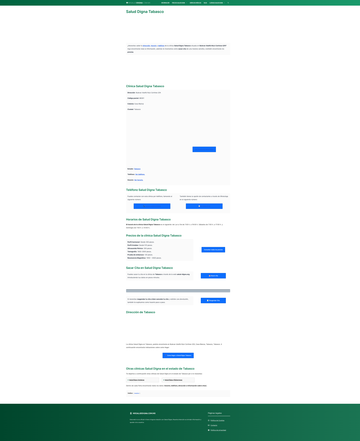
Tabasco (137, 169)
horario (153, 46)
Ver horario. (138, 180)
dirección (146, 46)
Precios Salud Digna (178, 3)
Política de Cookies (217, 420)
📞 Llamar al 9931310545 (152, 206)
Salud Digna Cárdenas (136, 380)
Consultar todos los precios (213, 250)
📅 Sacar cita (213, 276)
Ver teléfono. (140, 174)
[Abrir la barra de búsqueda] (228, 3)
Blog (205, 3)
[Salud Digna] (138, 3)
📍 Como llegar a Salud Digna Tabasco (178, 355)
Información (165, 3)
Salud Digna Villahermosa (173, 380)
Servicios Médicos (195, 3)
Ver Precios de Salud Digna (204, 149)
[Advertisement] (178, 29)
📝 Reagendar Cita (213, 300)
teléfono (161, 46)
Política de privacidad (218, 430)
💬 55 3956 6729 (204, 206)
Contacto (214, 425)
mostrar (136, 393)
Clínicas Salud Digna (216, 3)
